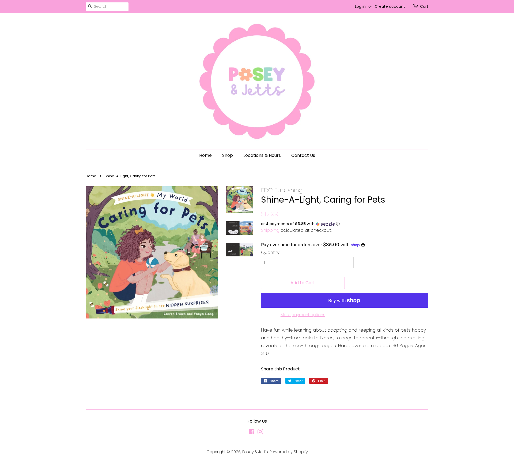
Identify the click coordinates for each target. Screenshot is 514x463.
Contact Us (303, 155)
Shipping (270, 230)
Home (205, 155)
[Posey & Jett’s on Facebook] (251, 432)
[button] (344, 224)
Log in (360, 6)
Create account (390, 6)
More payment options (303, 314)
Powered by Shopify (289, 451)
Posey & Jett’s (255, 451)
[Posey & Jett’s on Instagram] (260, 432)
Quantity (270, 252)
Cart (424, 6)
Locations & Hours (262, 155)
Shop (227, 155)
